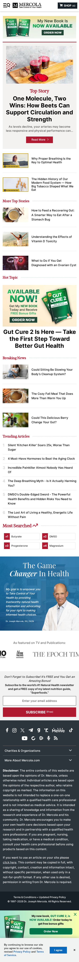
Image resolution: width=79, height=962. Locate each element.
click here (9, 862)
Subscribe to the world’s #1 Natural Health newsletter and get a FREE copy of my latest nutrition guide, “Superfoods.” (39, 688)
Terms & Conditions (24, 897)
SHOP (69, 5)
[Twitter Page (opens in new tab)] (22, 731)
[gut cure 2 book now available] (39, 27)
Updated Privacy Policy (52, 897)
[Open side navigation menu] (7, 5)
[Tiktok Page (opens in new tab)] (71, 731)
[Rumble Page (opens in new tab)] (41, 739)
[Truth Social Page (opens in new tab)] (46, 731)
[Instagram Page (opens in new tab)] (14, 731)
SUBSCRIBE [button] (39, 712)
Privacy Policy (21, 951)
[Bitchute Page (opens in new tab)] (33, 739)
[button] (74, 950)
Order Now (51, 931)
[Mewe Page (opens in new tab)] (58, 731)
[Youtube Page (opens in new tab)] (24, 739)
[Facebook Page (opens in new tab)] (7, 731)
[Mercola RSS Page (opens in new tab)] (55, 739)
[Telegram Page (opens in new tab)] (31, 731)
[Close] (75, 914)
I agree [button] (58, 950)
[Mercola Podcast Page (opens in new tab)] (49, 739)
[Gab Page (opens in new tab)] (39, 731)
